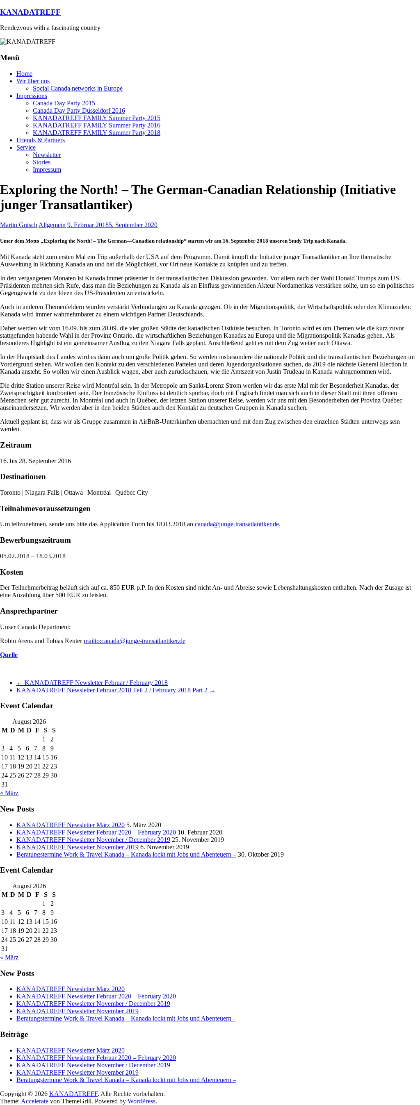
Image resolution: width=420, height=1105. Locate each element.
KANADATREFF (30, 12)
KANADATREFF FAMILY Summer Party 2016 (96, 125)
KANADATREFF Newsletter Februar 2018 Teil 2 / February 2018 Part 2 (116, 690)
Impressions (31, 95)
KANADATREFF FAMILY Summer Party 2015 (96, 117)
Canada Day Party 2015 (64, 103)
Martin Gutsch (18, 224)
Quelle (9, 654)
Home (24, 73)
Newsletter (47, 154)
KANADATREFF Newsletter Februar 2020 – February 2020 (96, 832)
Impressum (47, 169)
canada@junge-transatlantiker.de (237, 524)
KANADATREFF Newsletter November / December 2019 (93, 839)
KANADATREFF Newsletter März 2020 (70, 824)
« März (9, 792)
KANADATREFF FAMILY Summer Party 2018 (96, 132)
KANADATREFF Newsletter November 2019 (77, 847)
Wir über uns (33, 80)
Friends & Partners (40, 139)
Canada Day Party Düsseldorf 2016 (79, 110)
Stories (41, 162)
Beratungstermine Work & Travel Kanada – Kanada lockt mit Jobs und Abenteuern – (126, 854)
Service (26, 147)
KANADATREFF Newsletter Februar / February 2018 (92, 682)
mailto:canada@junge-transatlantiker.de (134, 640)
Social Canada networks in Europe (78, 88)
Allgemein (52, 224)
